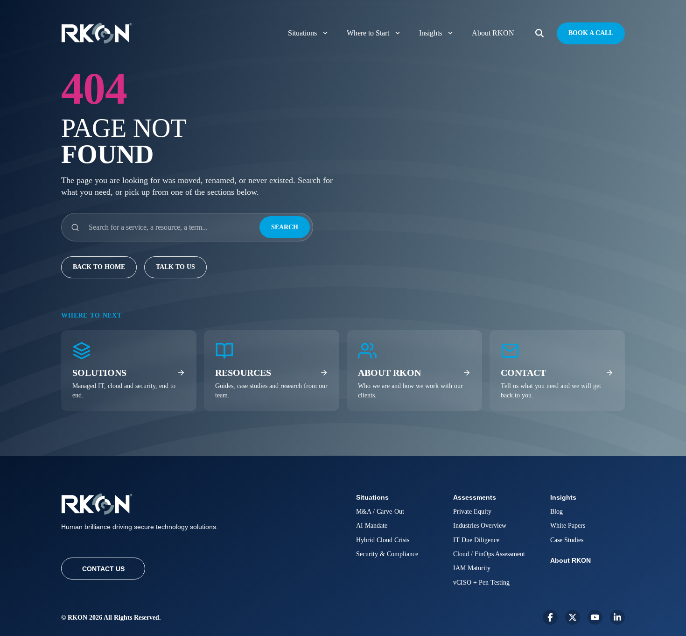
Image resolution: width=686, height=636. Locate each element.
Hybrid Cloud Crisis (382, 540)
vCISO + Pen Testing (481, 582)
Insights (430, 33)
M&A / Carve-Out (380, 511)
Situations (302, 33)
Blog (556, 511)
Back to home (99, 266)
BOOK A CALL (590, 32)
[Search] (539, 33)
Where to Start (368, 33)
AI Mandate (371, 525)
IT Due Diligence (476, 540)
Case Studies (566, 540)
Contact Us (103, 568)
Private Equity (472, 511)
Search (284, 227)
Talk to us (175, 266)
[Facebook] (550, 617)
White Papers (567, 525)
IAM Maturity (471, 568)
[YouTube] (595, 617)
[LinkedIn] (617, 617)
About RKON (493, 33)
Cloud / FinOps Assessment (489, 554)
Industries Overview (479, 525)
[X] (572, 617)
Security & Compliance (387, 554)
